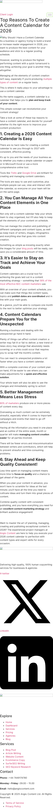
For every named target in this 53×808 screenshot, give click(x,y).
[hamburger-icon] (50, 15)
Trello (14, 172)
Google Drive (29, 172)
